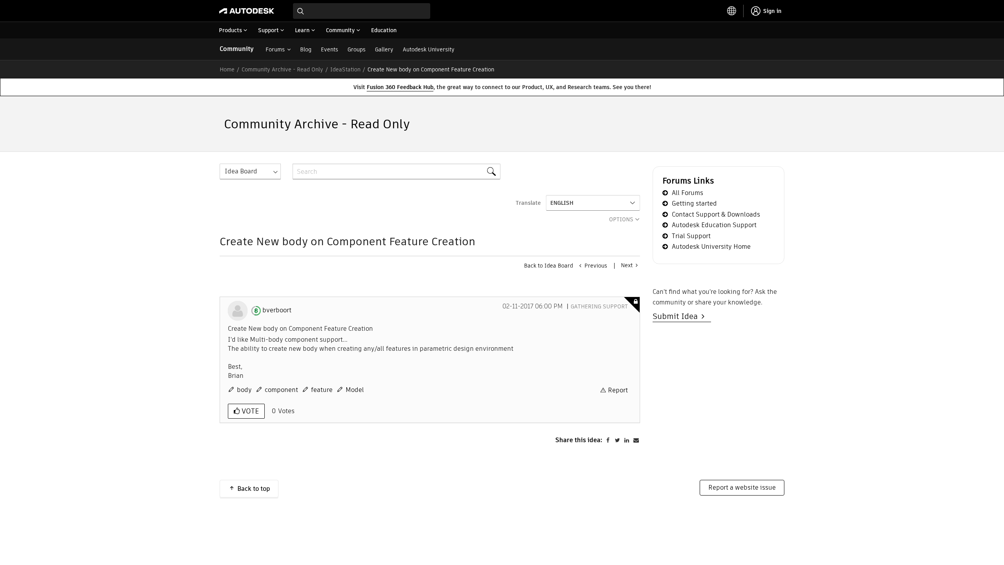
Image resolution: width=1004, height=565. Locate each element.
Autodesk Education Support (714, 225)
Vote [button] (249, 411)
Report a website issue (742, 487)
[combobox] (361, 11)
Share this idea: (578, 440)
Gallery (384, 49)
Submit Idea (677, 316)
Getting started (694, 203)
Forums (275, 49)
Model (355, 389)
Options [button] (621, 219)
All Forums (687, 192)
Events (329, 49)
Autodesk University (429, 49)
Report (618, 390)
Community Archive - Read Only (282, 69)
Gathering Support (599, 306)
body (244, 389)
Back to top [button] (253, 488)
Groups (356, 49)
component (281, 389)
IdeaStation (345, 69)
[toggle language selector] (732, 11)
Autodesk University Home (711, 246)
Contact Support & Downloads (716, 214)
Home (227, 69)
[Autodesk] (246, 11)
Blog (305, 49)
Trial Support (691, 236)
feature (322, 389)
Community (237, 48)
